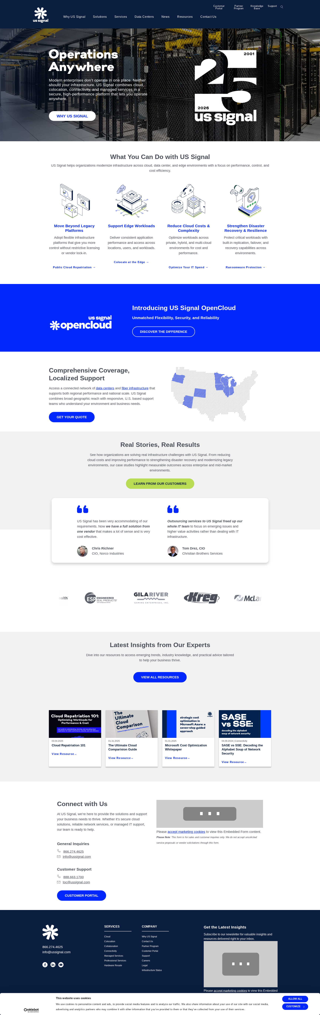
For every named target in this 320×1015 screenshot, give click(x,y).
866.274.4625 (73, 851)
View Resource (63, 753)
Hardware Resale (113, 965)
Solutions (100, 16)
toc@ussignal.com (76, 882)
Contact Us (208, 16)
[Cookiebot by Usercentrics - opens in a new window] (31, 1010)
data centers (105, 388)
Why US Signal (74, 16)
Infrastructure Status (152, 970)
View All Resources (160, 677)
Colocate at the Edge (130, 262)
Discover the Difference (163, 332)
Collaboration (111, 946)
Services (120, 16)
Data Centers (144, 16)
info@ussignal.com (77, 857)
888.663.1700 (73, 877)
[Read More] (188, 724)
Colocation (109, 941)
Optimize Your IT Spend (187, 267)
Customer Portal (219, 7)
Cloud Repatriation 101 (68, 745)
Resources (185, 16)
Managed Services (113, 956)
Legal (145, 965)
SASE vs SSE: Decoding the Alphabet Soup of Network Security (242, 749)
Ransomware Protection (244, 267)
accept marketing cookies (186, 832)
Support (272, 6)
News (165, 16)
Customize (293, 1006)
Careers (146, 960)
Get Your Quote (72, 417)
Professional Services (115, 960)
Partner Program (239, 7)
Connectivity (241, 741)
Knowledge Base (257, 7)
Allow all (295, 998)
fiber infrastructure (135, 388)
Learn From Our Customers (160, 483)
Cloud (107, 936)
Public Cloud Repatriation (73, 267)
